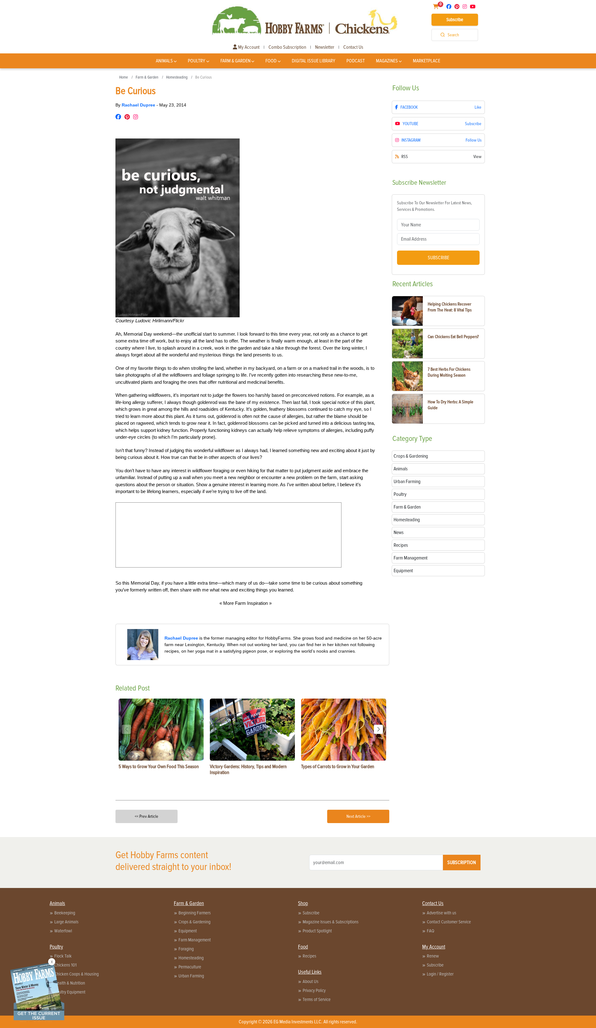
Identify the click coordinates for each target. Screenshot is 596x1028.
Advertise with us (441, 913)
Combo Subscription (287, 47)
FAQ (430, 931)
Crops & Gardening (194, 922)
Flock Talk (63, 956)
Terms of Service (317, 999)
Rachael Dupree (139, 104)
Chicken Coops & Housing (76, 974)
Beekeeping (64, 913)
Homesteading (176, 77)
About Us (310, 981)
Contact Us (353, 47)
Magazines (387, 61)
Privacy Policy (314, 990)
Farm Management (194, 940)
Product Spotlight (317, 931)
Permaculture (189, 967)
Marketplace (426, 61)
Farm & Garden (235, 61)
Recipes (309, 956)
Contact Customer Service (449, 922)
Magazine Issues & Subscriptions (331, 922)
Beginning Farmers (194, 913)
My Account (248, 47)
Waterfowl (63, 931)
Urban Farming (191, 976)
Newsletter (324, 47)
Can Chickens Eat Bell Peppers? (453, 336)
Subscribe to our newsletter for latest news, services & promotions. (434, 206)
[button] (378, 729)
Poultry (196, 61)
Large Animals (66, 922)
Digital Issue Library (313, 61)
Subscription (461, 862)
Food (271, 61)
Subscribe (454, 19)
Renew (433, 956)
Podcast (355, 61)
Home (123, 77)
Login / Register (440, 974)
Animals (164, 61)
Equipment (187, 931)
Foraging (186, 949)
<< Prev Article (146, 816)
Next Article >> (358, 816)
